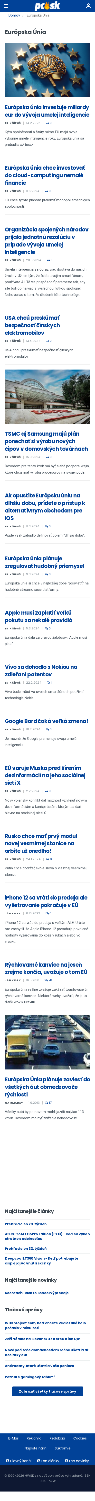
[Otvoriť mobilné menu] (6, 6)
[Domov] (47, 6)
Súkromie (63, 1448)
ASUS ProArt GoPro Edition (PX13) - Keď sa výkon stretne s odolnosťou (47, 1236)
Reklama (34, 1438)
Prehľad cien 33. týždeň (26, 1248)
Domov (14, 15)
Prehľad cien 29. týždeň (26, 1224)
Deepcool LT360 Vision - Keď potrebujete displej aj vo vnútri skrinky (41, 1261)
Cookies (80, 1438)
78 (50, 980)
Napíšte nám (36, 1448)
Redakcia (57, 1438)
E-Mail (13, 1438)
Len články (50, 1460)
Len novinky (79, 1460)
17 (50, 1102)
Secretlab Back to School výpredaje (37, 1292)
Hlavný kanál (20, 1460)
